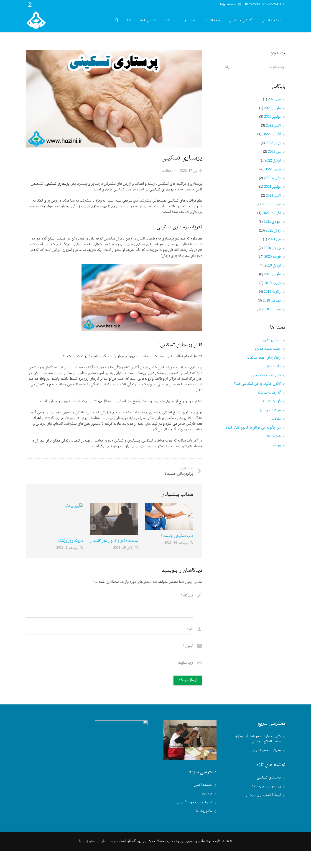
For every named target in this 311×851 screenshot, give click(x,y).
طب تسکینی (272, 366)
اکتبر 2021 (273, 196)
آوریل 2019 (273, 266)
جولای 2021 (272, 222)
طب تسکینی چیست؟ (177, 536)
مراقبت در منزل (269, 410)
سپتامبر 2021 (271, 204)
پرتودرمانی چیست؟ (266, 786)
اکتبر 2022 (273, 126)
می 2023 (274, 99)
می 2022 (274, 152)
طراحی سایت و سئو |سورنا (98, 841)
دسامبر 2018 (272, 301)
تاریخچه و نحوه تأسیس (194, 802)
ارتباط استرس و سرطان (263, 795)
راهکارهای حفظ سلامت (264, 358)
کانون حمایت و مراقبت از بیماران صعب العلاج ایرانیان (258, 739)
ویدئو (277, 445)
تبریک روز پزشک (70, 541)
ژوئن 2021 (273, 231)
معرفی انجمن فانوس (266, 750)
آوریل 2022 (273, 161)
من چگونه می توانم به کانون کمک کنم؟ (253, 428)
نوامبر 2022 (272, 117)
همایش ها (274, 436)
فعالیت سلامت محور (266, 375)
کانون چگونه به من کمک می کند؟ (257, 384)
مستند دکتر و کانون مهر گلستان (114, 541)
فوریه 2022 (272, 169)
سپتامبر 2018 (271, 309)
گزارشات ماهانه (270, 401)
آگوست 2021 (271, 213)
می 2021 (274, 239)
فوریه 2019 (272, 283)
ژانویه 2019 (272, 292)
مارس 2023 (272, 108)
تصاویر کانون (271, 340)
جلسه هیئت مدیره (268, 349)
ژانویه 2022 (272, 178)
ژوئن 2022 (273, 143)
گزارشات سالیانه (269, 393)
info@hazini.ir (227, 4)
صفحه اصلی (203, 785)
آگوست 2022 (271, 134)
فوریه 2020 (272, 257)
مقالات (166, 171)
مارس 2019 (272, 274)
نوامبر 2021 (272, 187)
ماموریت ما (204, 811)
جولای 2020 (272, 248)
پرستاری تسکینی (269, 778)
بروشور (206, 793)
